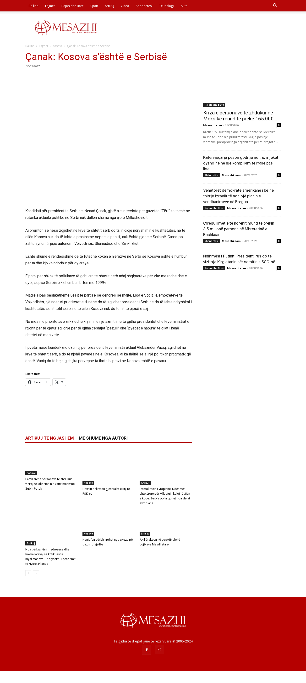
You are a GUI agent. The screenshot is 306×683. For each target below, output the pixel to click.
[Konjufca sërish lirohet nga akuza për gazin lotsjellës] (108, 523)
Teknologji (166, 6)
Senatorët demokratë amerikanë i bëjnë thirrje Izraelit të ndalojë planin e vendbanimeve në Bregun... (238, 196)
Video (125, 6)
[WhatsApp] (63, 77)
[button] (275, 6)
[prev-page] (28, 573)
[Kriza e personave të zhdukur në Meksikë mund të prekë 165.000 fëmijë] (242, 79)
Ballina (33, 6)
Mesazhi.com (212, 125)
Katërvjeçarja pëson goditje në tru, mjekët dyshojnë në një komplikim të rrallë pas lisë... (240, 163)
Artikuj (109, 6)
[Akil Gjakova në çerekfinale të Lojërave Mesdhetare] (166, 523)
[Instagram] (159, 649)
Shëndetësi (144, 6)
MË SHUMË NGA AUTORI (103, 438)
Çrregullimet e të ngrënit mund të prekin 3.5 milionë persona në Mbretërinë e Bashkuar (238, 229)
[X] (41, 77)
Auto (184, 6)
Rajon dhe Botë (72, 6)
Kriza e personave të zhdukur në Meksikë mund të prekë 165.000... (240, 116)
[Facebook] (30, 77)
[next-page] (36, 573)
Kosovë (58, 46)
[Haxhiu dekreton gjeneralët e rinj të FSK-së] (108, 467)
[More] (74, 77)
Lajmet (50, 6)
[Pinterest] (52, 77)
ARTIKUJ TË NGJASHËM (49, 438)
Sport (94, 6)
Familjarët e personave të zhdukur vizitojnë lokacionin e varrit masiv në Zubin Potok (50, 483)
